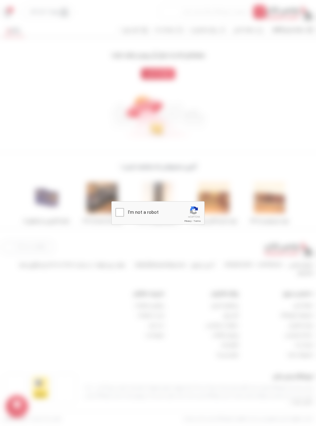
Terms (197, 221)
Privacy (188, 221)
